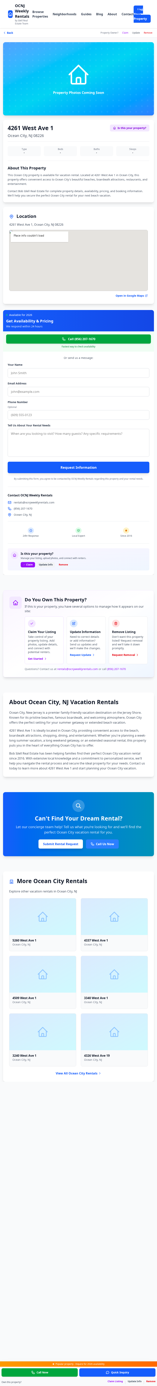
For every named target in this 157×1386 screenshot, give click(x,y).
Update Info (134, 1381)
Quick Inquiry (120, 1372)
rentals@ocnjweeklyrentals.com (34, 502)
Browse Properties (40, 14)
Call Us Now (105, 844)
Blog (99, 14)
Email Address (17, 383)
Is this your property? (132, 128)
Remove (148, 32)
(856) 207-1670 (23, 508)
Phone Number (18, 402)
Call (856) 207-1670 (81, 339)
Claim (125, 32)
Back (10, 33)
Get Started (35, 658)
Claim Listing (115, 1381)
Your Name (15, 364)
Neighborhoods (64, 14)
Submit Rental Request (60, 844)
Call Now (42, 1372)
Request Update (80, 655)
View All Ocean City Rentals (76, 1073)
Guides (86, 14)
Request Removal (123, 655)
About (112, 14)
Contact (128, 14)
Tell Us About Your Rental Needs (29, 425)
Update (136, 32)
